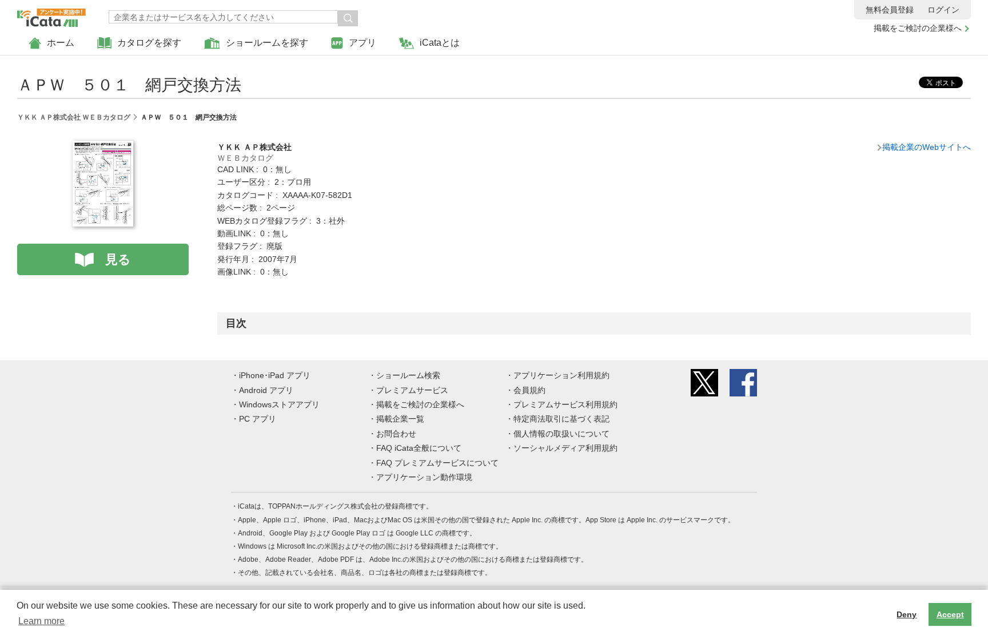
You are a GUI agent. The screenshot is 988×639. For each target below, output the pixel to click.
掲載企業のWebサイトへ (926, 147)
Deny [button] (907, 614)
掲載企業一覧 (400, 418)
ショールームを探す (267, 42)
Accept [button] (950, 614)
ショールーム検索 (408, 375)
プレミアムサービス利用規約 (565, 404)
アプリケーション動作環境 (424, 477)
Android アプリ (266, 390)
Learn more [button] (41, 621)
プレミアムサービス (412, 390)
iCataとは (440, 42)
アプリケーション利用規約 (561, 375)
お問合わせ (396, 433)
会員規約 (529, 390)
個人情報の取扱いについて (561, 433)
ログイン (943, 9)
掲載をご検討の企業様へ (918, 28)
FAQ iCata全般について (418, 448)
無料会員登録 (890, 9)
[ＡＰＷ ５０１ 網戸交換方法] (103, 147)
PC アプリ (257, 418)
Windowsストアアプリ (279, 404)
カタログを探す (149, 42)
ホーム (60, 42)
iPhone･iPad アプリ (274, 375)
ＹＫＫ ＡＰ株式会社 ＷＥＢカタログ (73, 117)
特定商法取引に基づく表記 (561, 418)
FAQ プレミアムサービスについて (437, 462)
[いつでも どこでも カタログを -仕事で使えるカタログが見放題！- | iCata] (51, 14)
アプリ (362, 42)
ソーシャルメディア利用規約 (565, 448)
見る (118, 259)
